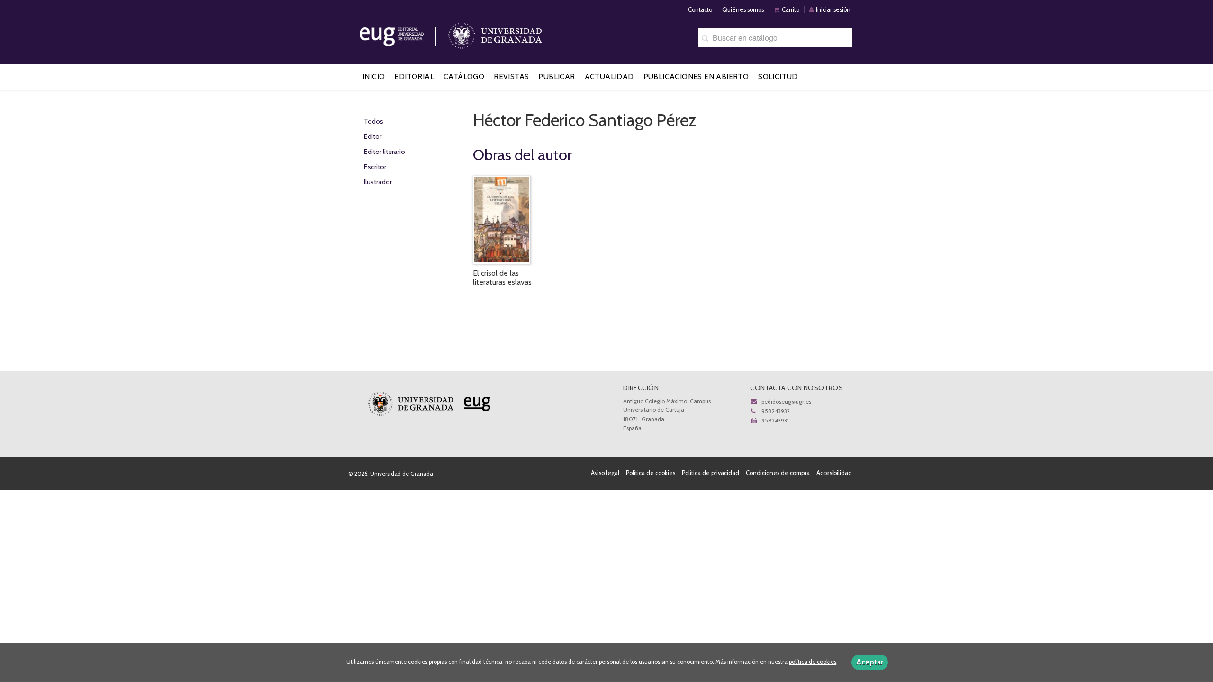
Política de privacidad (710, 472)
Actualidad (609, 76)
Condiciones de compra (778, 472)
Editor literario (384, 151)
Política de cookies (650, 472)
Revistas (511, 76)
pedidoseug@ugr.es (786, 401)
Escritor (375, 166)
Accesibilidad (834, 472)
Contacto (700, 9)
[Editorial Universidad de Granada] (404, 33)
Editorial (414, 76)
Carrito (790, 9)
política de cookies (812, 661)
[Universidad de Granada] (495, 33)
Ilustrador (378, 182)
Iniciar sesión (833, 9)
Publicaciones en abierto (696, 76)
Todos (373, 121)
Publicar (556, 76)
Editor (372, 136)
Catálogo (464, 76)
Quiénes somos (743, 9)
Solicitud (778, 76)
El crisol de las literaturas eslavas (502, 278)
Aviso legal (605, 472)
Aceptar (869, 661)
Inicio (373, 76)
